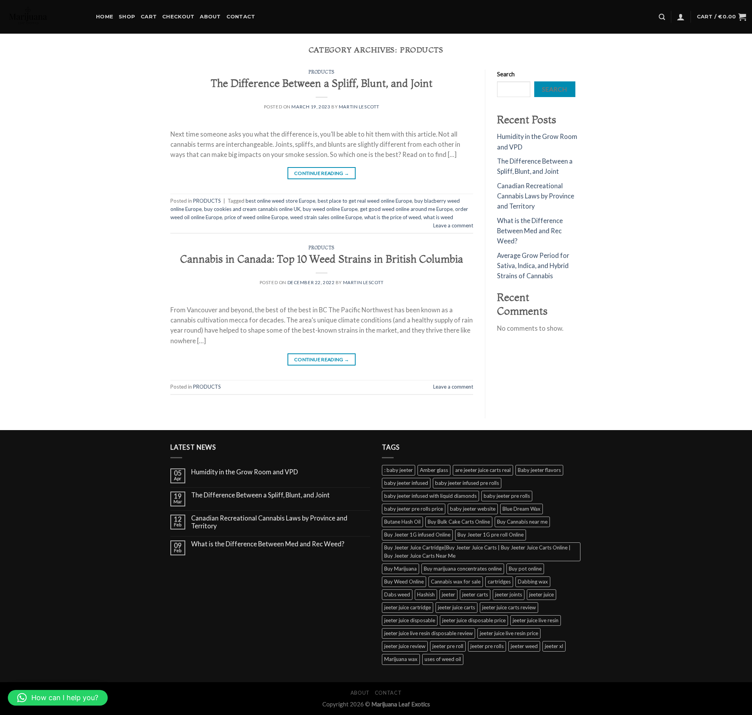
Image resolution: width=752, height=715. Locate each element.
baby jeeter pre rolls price (413, 509)
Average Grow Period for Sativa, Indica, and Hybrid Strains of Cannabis (533, 266)
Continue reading (321, 173)
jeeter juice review (404, 646)
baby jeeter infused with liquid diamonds (430, 496)
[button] (58, 698)
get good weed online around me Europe (406, 209)
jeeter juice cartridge (407, 607)
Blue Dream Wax (521, 509)
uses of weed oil (443, 659)
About (210, 16)
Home (104, 16)
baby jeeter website (472, 509)
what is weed (438, 217)
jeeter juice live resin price (509, 633)
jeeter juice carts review (509, 607)
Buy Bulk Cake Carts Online (459, 522)
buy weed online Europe (330, 209)
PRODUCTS (321, 72)
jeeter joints (508, 594)
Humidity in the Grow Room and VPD (244, 472)
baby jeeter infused (406, 483)
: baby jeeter (398, 470)
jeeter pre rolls (487, 646)
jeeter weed (524, 646)
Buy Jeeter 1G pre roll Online (490, 534)
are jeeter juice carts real (483, 470)
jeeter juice (541, 594)
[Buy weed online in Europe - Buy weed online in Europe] (45, 17)
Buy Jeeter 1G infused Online (417, 534)
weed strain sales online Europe (326, 217)
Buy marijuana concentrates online (463, 569)
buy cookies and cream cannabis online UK (252, 209)
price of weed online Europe (256, 217)
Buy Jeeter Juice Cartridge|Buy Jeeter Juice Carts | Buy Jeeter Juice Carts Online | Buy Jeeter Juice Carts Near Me (477, 551)
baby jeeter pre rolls (507, 496)
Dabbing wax (533, 581)
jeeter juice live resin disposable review (428, 633)
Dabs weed (397, 594)
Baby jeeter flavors (539, 470)
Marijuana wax (401, 659)
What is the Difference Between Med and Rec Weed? (530, 231)
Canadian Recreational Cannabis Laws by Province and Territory (535, 196)
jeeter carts (475, 594)
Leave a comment (453, 225)
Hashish (426, 594)
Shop (127, 16)
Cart (149, 16)
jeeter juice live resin (536, 620)
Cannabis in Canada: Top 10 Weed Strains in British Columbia (321, 258)
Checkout (178, 16)
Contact (240, 16)
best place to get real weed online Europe (365, 201)
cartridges (499, 581)
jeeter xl (554, 646)
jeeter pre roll (447, 646)
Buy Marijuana (400, 569)
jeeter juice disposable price (474, 620)
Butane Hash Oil (402, 522)
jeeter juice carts (456, 607)
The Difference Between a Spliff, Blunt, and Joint (321, 83)
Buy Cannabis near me (522, 522)
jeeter (448, 594)
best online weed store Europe (280, 201)
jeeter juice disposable (409, 620)
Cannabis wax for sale (456, 581)
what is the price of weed (392, 217)
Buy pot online (525, 569)
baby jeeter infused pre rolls (467, 483)
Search (506, 73)
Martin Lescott (359, 106)
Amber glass (434, 470)
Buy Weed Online (404, 581)
